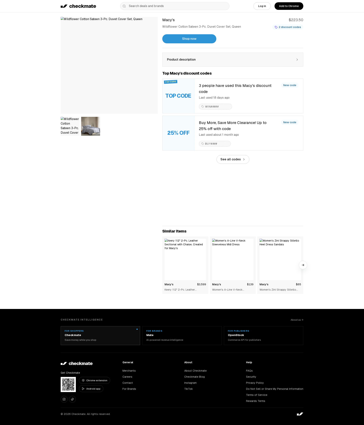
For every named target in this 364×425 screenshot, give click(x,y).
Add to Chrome (289, 6)
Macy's (169, 284)
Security (251, 376)
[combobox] (174, 6)
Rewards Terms (255, 400)
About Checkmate (195, 370)
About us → (297, 319)
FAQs (249, 370)
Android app (93, 388)
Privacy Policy (255, 382)
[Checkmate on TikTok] (72, 399)
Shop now (189, 39)
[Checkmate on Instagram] (64, 399)
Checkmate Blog (194, 376)
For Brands (129, 388)
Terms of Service (256, 394)
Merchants (129, 370)
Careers (127, 376)
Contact (127, 382)
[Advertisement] (232, 194)
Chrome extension (96, 380)
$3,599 (201, 284)
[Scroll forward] (303, 265)
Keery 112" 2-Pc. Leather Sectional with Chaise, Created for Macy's (184, 290)
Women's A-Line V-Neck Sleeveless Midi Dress (227, 290)
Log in (262, 6)
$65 (298, 284)
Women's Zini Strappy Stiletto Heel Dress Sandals (278, 290)
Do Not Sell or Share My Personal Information (274, 388)
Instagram (190, 382)
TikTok (188, 388)
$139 (250, 284)
